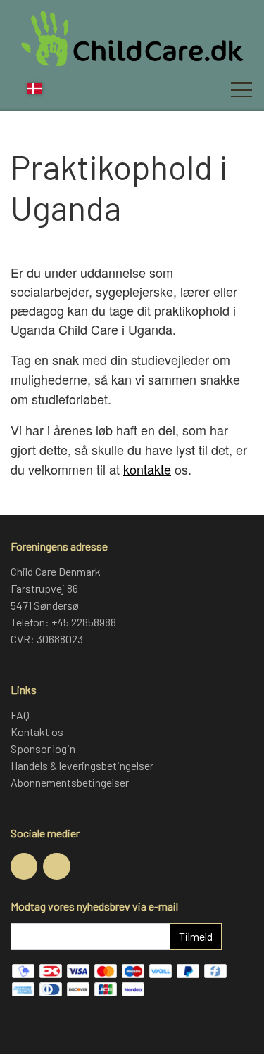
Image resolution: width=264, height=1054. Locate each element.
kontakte (147, 469)
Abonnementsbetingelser (70, 782)
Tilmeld (196, 936)
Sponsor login (43, 748)
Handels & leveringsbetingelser (82, 765)
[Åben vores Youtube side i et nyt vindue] (56, 866)
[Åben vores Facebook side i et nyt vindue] (24, 866)
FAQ (20, 714)
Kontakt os (37, 731)
